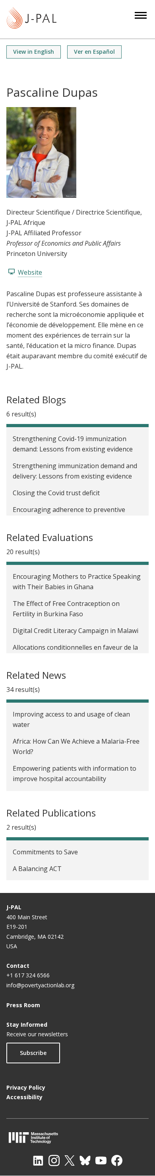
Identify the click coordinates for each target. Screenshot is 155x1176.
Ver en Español (94, 51)
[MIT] (77, 1137)
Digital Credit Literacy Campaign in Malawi (75, 630)
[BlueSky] (85, 1160)
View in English (33, 51)
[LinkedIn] (38, 1160)
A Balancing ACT (37, 868)
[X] (69, 1160)
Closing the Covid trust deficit (56, 492)
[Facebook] (116, 1160)
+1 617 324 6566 (28, 975)
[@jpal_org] (54, 1160)
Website (30, 272)
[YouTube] (101, 1160)
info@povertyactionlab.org (40, 985)
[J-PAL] (31, 19)
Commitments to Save (45, 852)
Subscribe (33, 1053)
